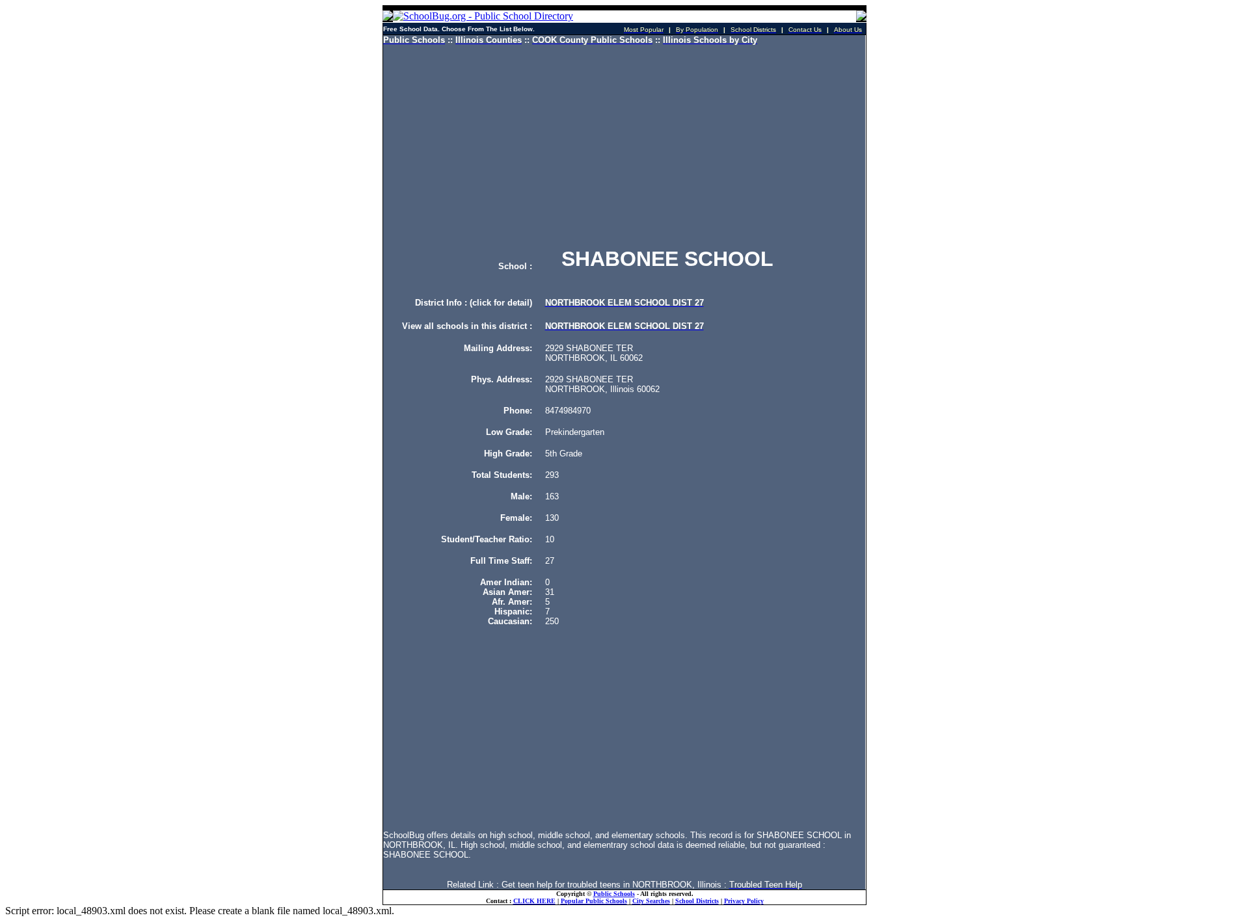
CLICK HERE (534, 900)
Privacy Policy (744, 900)
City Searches (651, 900)
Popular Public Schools (594, 900)
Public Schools (614, 893)
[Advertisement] (624, 146)
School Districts (697, 900)
